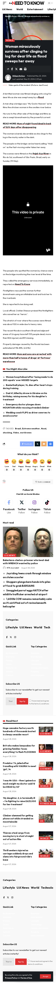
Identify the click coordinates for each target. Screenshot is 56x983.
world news (25, 432)
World (9, 40)
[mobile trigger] (5, 3)
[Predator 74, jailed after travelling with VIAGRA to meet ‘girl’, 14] (46, 766)
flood (41, 97)
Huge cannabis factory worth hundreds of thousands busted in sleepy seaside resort (19, 731)
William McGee (18, 76)
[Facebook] (9, 506)
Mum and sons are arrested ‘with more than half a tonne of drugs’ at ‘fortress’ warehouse (27, 358)
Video (16, 432)
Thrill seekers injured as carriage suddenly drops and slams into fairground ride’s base (18, 855)
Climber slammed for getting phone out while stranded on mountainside (18, 818)
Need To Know (28, 3)
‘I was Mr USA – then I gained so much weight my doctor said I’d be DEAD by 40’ (19, 783)
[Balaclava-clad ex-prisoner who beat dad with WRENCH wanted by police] (28, 542)
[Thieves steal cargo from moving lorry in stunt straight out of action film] (46, 835)
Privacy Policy (11, 978)
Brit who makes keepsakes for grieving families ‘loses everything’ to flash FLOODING (19, 748)
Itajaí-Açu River (41, 153)
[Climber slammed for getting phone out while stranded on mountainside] (46, 818)
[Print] (25, 69)
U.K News (9, 555)
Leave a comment (44, 482)
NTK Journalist (13, 568)
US (41, 821)
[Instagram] (34, 506)
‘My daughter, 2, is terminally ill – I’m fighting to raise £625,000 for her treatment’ (19, 801)
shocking (7, 432)
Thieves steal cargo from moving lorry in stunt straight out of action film (18, 836)
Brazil (18, 428)
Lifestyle (12, 627)
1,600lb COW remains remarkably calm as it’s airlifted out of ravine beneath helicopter (27, 602)
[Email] (21, 69)
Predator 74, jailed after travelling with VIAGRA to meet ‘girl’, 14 (19, 766)
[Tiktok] (47, 506)
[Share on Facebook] (12, 69)
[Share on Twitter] (16, 69)
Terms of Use (26, 978)
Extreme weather (31, 428)
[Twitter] (22, 506)
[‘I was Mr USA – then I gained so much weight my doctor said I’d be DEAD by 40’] (46, 783)
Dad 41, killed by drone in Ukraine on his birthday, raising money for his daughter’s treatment (25, 396)
